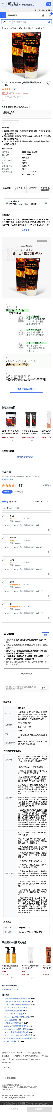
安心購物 (45, 1055)
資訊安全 (5, 1059)
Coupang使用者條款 (34, 1052)
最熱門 (5, 501)
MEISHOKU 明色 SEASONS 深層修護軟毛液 (18, 1038)
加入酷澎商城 (35, 1059)
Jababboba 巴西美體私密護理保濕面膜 (17, 1017)
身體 (20, 28)
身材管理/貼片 (40, 28)
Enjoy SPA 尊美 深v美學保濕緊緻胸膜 (16, 1032)
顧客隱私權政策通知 (32, 1055)
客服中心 (49, 10)
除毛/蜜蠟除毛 (6, 989)
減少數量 (17, 122)
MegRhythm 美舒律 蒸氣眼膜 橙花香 (16, 1026)
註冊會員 (42, 10)
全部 (4, 22)
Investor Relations (17, 1052)
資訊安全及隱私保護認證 (19, 1059)
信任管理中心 (17, 1055)
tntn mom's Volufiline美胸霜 (13, 1014)
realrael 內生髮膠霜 (10, 1020)
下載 (48, 4)
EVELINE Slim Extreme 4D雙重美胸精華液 (18, 1035)
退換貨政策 (5, 1055)
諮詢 (45, 635)
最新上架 (13, 501)
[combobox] (42, 501)
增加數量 (4, 122)
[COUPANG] (9, 1079)
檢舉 (43, 688)
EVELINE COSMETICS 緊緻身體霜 (15, 1008)
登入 (36, 10)
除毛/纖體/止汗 (29, 28)
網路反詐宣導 (6, 1062)
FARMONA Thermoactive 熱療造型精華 (17, 1002)
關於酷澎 (5, 1052)
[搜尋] (49, 22)
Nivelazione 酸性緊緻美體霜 (13, 1011)
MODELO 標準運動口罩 (11, 1041)
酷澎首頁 (5, 28)
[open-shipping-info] (25, 107)
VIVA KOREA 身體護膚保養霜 (13, 1023)
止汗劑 (16, 989)
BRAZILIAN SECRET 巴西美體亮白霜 (16, 1029)
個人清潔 (13, 28)
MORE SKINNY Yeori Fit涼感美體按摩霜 (17, 1005)
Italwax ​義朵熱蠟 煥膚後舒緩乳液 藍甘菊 (17, 998)
